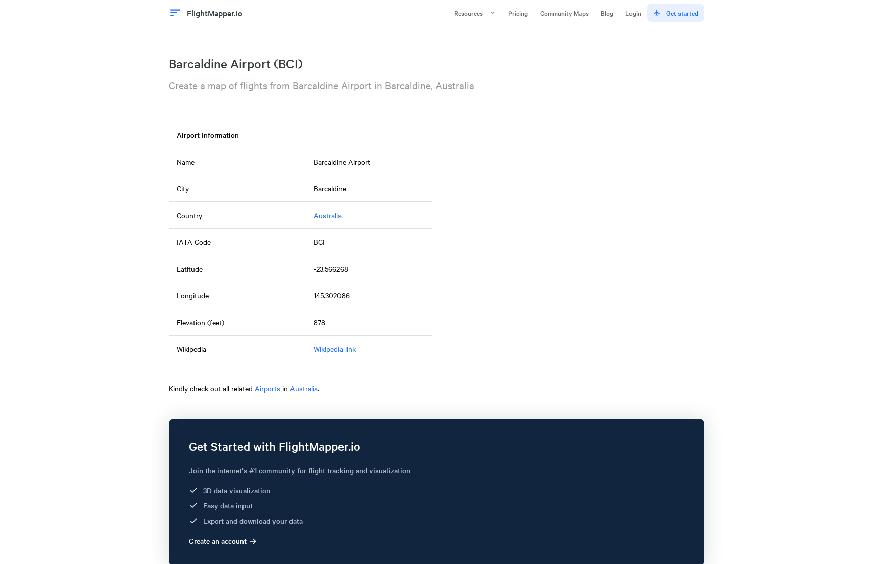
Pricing (518, 12)
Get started (682, 12)
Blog (607, 12)
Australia (328, 215)
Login (633, 12)
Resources (468, 12)
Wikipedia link (335, 349)
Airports (267, 388)
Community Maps (564, 12)
